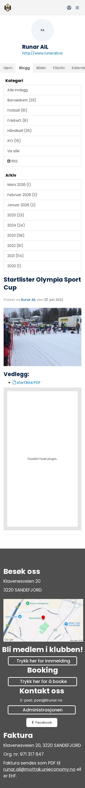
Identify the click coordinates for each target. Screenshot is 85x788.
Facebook (43, 722)
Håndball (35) (19, 130)
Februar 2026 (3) (22, 194)
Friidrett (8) (17, 120)
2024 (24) (16, 225)
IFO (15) (14, 140)
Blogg (24, 67)
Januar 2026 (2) (21, 205)
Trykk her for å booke (43, 681)
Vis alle (13, 151)
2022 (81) (15, 245)
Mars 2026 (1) (19, 184)
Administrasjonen (43, 710)
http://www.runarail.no (42, 53)
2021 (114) (15, 255)
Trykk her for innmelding (43, 661)
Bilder (41, 67)
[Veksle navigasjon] (77, 8)
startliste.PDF (28, 382)
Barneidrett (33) (21, 100)
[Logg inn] (69, 8)
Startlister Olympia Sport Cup (42, 283)
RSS (14, 161)
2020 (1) (14, 266)
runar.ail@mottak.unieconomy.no (39, 769)
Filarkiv (59, 67)
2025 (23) (15, 215)
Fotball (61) (17, 110)
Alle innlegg (17, 90)
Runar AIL (28, 299)
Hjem (7, 67)
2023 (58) (15, 235)
